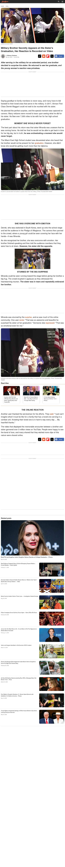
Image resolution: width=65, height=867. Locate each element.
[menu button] (62, 1)
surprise (28, 317)
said (51, 413)
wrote (21, 319)
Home (2, 6)
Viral (7, 6)
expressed (50, 322)
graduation (39, 143)
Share (60, 56)
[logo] (4, 2)
